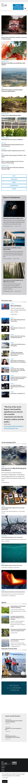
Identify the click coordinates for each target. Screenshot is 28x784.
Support (18, 5)
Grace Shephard (4, 595)
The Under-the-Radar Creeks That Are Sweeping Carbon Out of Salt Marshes (13, 721)
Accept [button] (4, 781)
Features (12, 318)
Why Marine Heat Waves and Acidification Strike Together (13, 63)
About (3, 766)
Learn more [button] (5, 777)
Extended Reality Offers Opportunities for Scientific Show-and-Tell (12, 508)
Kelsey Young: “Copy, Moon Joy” (18, 393)
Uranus (14, 182)
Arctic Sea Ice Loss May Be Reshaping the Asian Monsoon (13, 469)
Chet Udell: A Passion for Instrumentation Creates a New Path (18, 387)
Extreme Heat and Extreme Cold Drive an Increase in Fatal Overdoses (14, 38)
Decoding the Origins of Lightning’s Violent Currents (13, 150)
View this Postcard (5, 676)
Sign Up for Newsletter (18, 8)
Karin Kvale (17, 567)
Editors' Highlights (8, 727)
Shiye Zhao (5, 567)
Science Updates (4, 535)
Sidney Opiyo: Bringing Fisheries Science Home (18, 320)
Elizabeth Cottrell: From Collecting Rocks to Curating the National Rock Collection (18, 378)
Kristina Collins (5, 511)
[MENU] (25, 8)
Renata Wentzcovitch (7, 594)
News (2, 35)
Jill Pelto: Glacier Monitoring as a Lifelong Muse (18, 345)
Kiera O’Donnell (6, 539)
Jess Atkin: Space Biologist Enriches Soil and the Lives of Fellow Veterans (17, 354)
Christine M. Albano (18, 622)
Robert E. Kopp (21, 643)
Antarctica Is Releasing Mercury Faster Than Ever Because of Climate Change (12, 162)
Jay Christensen (21, 609)
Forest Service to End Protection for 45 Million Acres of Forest (13, 281)
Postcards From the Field (9, 649)
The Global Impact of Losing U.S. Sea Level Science (18, 640)
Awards (2, 769)
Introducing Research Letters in (12, 737)
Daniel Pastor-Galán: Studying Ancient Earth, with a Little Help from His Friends (18, 370)
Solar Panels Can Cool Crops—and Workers (12, 139)
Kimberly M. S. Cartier (9, 226)
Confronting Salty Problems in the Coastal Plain (12, 537)
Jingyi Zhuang (12, 595)
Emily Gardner (14, 314)
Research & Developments (11, 197)
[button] (25, 654)
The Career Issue (6, 301)
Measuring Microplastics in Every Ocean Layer (11, 565)
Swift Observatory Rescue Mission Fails (13, 218)
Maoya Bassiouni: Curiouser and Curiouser (18, 328)
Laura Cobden (14, 594)
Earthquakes (14, 179)
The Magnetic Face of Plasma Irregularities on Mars (13, 729)
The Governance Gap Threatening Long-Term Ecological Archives (18, 630)
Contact (2, 771)
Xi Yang (7, 541)
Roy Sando (18, 611)
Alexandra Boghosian (13, 511)
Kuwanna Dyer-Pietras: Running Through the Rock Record (18, 336)
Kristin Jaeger (13, 611)
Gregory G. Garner (14, 644)
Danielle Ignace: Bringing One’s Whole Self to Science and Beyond (18, 361)
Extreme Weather (14, 185)
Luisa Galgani (10, 567)
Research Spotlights (5, 61)
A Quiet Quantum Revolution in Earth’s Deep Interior (13, 592)
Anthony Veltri (14, 632)
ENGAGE (3, 767)
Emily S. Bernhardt (12, 539)
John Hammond (15, 609)
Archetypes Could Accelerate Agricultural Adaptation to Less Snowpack (18, 618)
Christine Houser (20, 594)
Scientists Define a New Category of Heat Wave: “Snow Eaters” (13, 156)
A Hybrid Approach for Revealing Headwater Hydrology (18, 606)
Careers (14, 188)
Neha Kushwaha (6, 482)
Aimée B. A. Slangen (22, 644)
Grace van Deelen (8, 258)
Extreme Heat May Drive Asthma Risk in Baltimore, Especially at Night (12, 168)
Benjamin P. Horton (16, 646)
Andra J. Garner (15, 643)
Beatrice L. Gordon (15, 621)
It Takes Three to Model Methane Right (11, 115)
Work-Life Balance (16, 306)
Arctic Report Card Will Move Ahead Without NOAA (12, 248)
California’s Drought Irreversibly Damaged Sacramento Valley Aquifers (12, 90)
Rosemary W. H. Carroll (15, 624)
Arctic (14, 176)
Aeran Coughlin (20, 539)
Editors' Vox (3, 143)
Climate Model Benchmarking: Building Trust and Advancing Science (12, 145)
